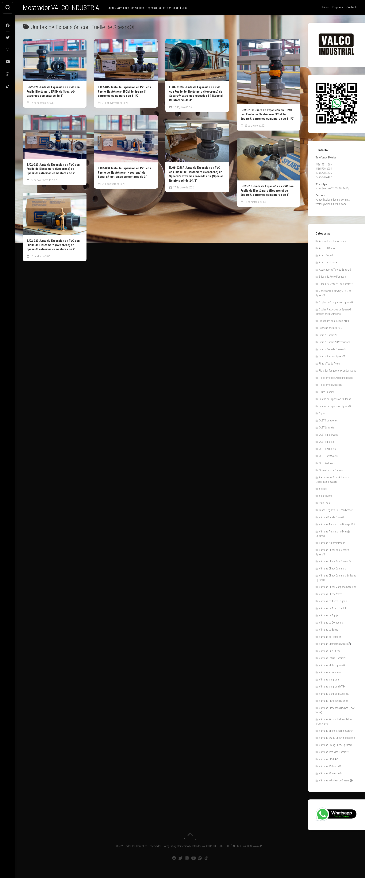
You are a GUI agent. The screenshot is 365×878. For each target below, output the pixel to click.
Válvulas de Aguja (328, 615)
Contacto (352, 7)
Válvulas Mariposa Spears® (334, 693)
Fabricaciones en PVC (330, 327)
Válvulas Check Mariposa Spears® (337, 586)
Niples (322, 413)
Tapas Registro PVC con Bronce (336, 510)
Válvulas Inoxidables (330, 672)
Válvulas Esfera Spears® (332, 658)
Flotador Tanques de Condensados (337, 370)
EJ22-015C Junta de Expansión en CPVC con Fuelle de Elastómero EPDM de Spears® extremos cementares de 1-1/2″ (267, 114)
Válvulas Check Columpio (332, 568)
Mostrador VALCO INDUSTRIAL (62, 8)
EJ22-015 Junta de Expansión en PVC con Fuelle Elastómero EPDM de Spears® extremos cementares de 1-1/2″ (124, 91)
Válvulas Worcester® (330, 773)
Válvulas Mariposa (329, 679)
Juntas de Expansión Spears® (335, 406)
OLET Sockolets (327, 448)
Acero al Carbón (327, 248)
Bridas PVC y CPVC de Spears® (336, 283)
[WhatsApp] (7, 74)
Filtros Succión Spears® (332, 356)
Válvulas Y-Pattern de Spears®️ (336, 780)
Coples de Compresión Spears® (336, 302)
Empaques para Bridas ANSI (334, 320)
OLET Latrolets (326, 427)
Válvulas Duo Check (329, 651)
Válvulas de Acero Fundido (333, 608)
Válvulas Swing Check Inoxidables (337, 737)
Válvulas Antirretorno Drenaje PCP (337, 524)
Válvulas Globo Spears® (332, 665)
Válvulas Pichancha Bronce (333, 700)
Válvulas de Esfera (328, 629)
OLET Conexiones (328, 420)
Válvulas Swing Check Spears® (335, 744)
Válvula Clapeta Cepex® (331, 517)
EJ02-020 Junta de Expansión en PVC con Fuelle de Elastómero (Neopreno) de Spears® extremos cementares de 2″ (53, 169)
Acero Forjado (326, 255)
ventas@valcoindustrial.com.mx (333, 199)
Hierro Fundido (327, 392)
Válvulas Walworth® (330, 766)
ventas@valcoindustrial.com (331, 204)
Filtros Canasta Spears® (332, 349)
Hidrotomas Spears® (330, 384)
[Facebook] (7, 25)
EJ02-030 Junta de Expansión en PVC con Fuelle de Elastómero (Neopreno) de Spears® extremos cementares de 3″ (124, 172)
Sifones (323, 488)
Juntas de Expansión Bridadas (335, 399)
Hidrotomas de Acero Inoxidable (336, 377)
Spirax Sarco (325, 495)
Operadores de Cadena (331, 470)
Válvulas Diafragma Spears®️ (335, 643)
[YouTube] (7, 62)
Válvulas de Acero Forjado (333, 601)
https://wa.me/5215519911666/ (332, 188)
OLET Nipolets (326, 441)
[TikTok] (7, 86)
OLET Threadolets (328, 456)
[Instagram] (7, 49)
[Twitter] (7, 37)
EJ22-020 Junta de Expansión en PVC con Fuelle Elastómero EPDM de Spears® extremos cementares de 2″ (53, 91)
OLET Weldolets (327, 463)
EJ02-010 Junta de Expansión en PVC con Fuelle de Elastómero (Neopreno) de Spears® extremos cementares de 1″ (267, 190)
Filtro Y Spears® (328, 335)
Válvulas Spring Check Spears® (336, 730)
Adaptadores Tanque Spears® (335, 269)
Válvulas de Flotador (330, 636)
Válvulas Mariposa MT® (332, 686)
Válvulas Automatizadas (332, 542)
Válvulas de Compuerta (331, 622)
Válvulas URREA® (329, 759)
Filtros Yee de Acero (329, 363)
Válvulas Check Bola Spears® (335, 561)
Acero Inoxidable (328, 262)
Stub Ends (324, 503)
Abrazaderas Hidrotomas (332, 241)
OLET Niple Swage (328, 434)
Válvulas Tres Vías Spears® (334, 752)
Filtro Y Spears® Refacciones (334, 342)
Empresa (337, 7)
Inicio (325, 7)
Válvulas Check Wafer (330, 594)
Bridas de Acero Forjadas (332, 276)
